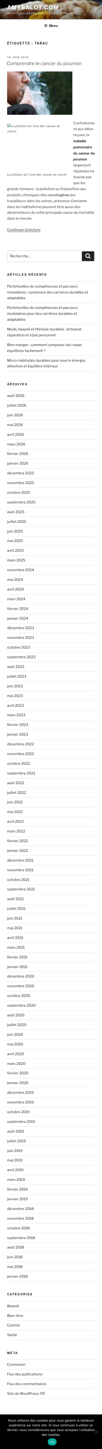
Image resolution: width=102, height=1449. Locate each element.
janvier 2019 (17, 1199)
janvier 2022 (17, 851)
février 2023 (17, 725)
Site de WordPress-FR (26, 1393)
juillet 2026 (16, 405)
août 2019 (15, 1131)
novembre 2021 (20, 870)
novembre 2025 (20, 483)
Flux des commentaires (26, 1384)
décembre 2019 (20, 1092)
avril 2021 (15, 938)
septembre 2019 (21, 1122)
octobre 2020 (18, 996)
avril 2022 (15, 821)
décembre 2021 (20, 860)
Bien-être (15, 1316)
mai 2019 (15, 1160)
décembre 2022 (20, 744)
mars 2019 (16, 1180)
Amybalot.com (33, 7)
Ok (52, 1442)
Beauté (13, 1306)
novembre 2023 (20, 638)
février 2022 (17, 841)
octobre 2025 (18, 492)
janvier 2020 (17, 1083)
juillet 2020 (16, 1025)
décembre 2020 (20, 976)
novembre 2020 (20, 986)
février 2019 (17, 1189)
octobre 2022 (18, 763)
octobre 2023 (18, 647)
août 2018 (15, 1247)
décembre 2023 (20, 628)
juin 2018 (15, 1257)
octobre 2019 (18, 1112)
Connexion (16, 1364)
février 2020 (17, 1073)
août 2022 (15, 783)
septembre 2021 (21, 889)
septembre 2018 (21, 1238)
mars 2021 (16, 947)
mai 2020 (15, 1044)
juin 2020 (15, 1034)
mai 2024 (15, 580)
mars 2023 (16, 715)
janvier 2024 (17, 618)
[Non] (96, 1431)
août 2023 (15, 667)
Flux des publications (24, 1374)
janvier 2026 (17, 463)
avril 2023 (15, 705)
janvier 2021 (17, 967)
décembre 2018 (20, 1209)
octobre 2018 (18, 1228)
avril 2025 (15, 550)
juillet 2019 (16, 1141)
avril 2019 (15, 1170)
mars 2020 (16, 1064)
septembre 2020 (21, 1005)
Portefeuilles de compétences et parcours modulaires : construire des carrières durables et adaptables (47, 292)
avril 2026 (15, 434)
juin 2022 (15, 802)
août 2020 (15, 1015)
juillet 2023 (16, 676)
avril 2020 (15, 1054)
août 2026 (15, 396)
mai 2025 (15, 541)
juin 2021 (14, 918)
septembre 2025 (21, 502)
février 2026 (17, 454)
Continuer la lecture (24, 230)
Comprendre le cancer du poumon (44, 63)
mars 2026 (16, 444)
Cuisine (13, 1325)
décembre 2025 (20, 473)
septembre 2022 (21, 773)
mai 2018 (15, 1267)
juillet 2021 (16, 909)
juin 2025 (15, 531)
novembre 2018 (20, 1218)
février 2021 (17, 957)
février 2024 (17, 609)
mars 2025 (16, 560)
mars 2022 (16, 831)
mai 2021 (14, 928)
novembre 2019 (20, 1102)
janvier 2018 (17, 1276)
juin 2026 (15, 415)
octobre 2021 (18, 880)
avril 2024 (15, 589)
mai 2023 (15, 696)
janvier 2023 (17, 734)
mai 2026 (15, 425)
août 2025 (15, 512)
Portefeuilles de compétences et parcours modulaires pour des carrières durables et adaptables (42, 314)
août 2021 (15, 899)
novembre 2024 (20, 570)
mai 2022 (15, 812)
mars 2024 (16, 599)
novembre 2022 (20, 754)
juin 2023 (15, 686)
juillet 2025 (16, 522)
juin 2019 (15, 1151)
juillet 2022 (16, 793)
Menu (53, 25)
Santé (12, 1335)
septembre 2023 (21, 657)
